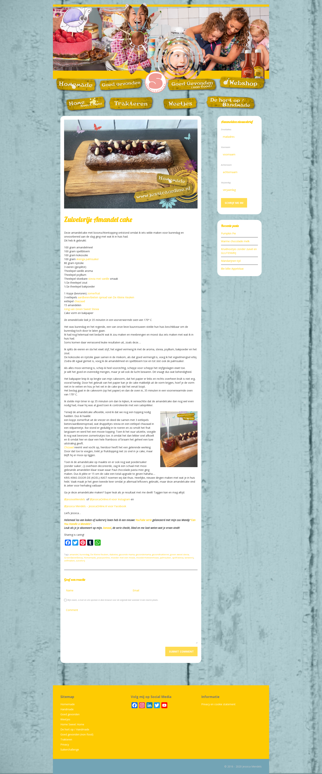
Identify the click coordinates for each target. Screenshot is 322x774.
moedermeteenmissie (147, 557)
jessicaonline (103, 557)
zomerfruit (93, 293)
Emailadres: (226, 129)
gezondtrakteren (160, 554)
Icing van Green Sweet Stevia (81, 309)
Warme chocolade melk (235, 241)
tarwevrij (189, 557)
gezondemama (143, 554)
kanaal (107, 528)
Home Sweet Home (72, 724)
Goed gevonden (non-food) (76, 734)
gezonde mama (127, 554)
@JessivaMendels (75, 499)
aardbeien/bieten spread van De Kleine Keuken (106, 297)
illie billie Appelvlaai (232, 268)
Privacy (64, 744)
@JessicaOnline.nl (100, 499)
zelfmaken (69, 560)
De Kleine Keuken (99, 554)
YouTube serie (143, 520)
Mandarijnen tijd (231, 261)
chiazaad (79, 301)
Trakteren (66, 739)
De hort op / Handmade (74, 729)
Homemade (90, 557)
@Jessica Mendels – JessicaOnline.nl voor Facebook (95, 506)
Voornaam (225, 147)
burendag (84, 554)
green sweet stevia (179, 554)
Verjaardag (226, 182)
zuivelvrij (80, 560)
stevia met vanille (98, 278)
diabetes (113, 554)
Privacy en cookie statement (218, 704)
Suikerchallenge (69, 749)
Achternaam (226, 164)
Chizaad (69, 447)
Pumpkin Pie (228, 233)
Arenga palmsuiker (87, 259)
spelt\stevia (178, 557)
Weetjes (65, 719)
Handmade (67, 709)
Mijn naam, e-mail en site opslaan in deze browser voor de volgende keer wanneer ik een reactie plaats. (112, 599)
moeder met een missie (123, 557)
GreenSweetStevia (73, 557)
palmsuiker (165, 557)
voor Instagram (120, 499)
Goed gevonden (70, 714)
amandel (74, 554)
